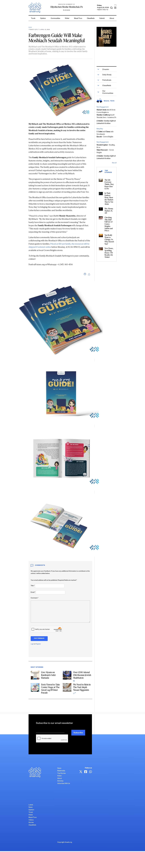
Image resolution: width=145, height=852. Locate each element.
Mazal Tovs (78, 18)
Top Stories (61, 773)
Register (38, 644)
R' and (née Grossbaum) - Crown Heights (105, 134)
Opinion (43, 18)
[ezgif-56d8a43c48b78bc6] (106, 37)
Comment (34, 598)
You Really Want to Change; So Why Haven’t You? (109, 239)
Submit (102, 18)
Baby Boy (100, 129)
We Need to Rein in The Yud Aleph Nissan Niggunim (82, 687)
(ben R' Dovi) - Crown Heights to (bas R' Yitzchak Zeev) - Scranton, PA (106, 114)
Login (32, 644)
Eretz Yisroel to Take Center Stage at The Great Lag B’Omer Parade (50, 688)
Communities (55, 18)
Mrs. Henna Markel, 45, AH (109, 210)
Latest (31, 805)
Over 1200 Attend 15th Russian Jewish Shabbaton (82, 675)
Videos (31, 820)
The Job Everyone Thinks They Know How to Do (109, 184)
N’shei (67, 18)
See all (114, 163)
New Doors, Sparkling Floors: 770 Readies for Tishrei (109, 252)
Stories (31, 823)
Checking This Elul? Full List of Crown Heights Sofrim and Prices (109, 224)
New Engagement (103, 107)
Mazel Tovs (33, 817)
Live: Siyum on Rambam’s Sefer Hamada (48, 675)
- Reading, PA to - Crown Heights (106, 149)
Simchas (60, 781)
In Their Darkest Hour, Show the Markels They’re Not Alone (109, 198)
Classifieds (90, 18)
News (30, 27)
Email (33, 592)
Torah (33, 18)
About (112, 18)
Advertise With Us (63, 784)
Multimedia (61, 771)
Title (33, 586)
